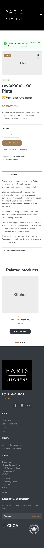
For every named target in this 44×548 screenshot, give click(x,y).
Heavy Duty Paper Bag (20, 319)
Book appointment (9, 423)
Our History (6, 420)
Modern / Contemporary (11, 445)
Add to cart (12, 143)
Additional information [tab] (17, 250)
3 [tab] (22, 342)
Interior (15, 159)
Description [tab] (12, 174)
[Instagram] (22, 405)
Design (9, 159)
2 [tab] (20, 342)
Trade (4, 431)
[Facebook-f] (15, 405)
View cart (35, 43)
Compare (23, 149)
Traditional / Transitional (11, 448)
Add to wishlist (10, 149)
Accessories (15, 156)
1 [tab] (17, 342)
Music (23, 156)
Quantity (5, 128)
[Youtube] (28, 405)
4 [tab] (24, 342)
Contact (5, 427)
